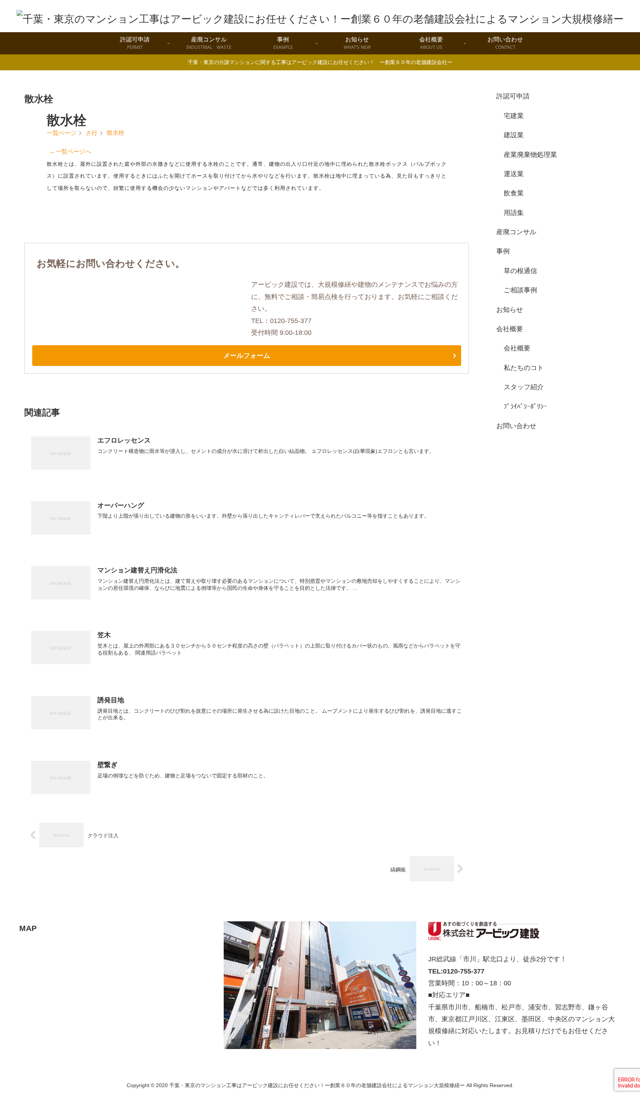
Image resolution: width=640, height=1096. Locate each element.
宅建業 (514, 116)
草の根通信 (520, 271)
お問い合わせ (516, 426)
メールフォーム (246, 355)
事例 (503, 251)
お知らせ (509, 309)
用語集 (514, 212)
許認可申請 (513, 96)
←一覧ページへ (70, 151)
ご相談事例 (520, 290)
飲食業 (514, 193)
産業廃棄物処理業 (530, 154)
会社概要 (509, 329)
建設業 (514, 135)
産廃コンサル (516, 232)
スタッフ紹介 (524, 387)
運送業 (514, 174)
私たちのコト (524, 368)
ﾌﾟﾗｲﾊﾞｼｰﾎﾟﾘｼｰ (525, 406)
